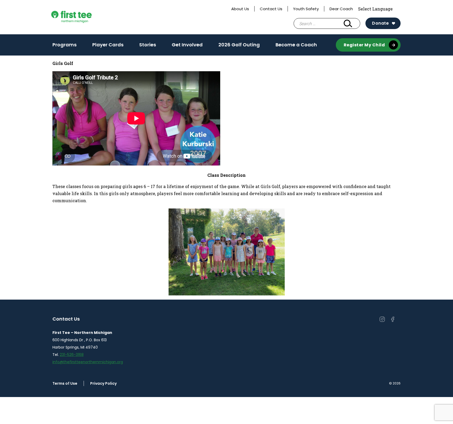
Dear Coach (341, 9)
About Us (240, 9)
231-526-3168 (72, 354)
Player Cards (107, 44)
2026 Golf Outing (239, 44)
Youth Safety (306, 9)
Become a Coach (296, 44)
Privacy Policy (103, 383)
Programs (64, 46)
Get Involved (187, 44)
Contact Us (271, 9)
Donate (380, 23)
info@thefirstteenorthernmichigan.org (87, 362)
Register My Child (364, 45)
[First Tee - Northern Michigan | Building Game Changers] (81, 17)
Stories (147, 44)
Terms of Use (64, 383)
